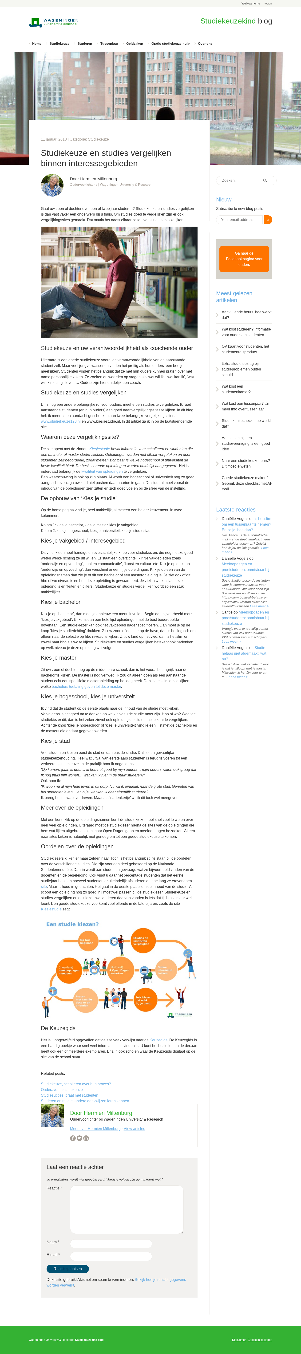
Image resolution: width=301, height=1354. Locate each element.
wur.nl (268, 3)
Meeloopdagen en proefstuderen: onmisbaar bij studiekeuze (245, 569)
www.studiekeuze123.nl (61, 421)
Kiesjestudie (99, 449)
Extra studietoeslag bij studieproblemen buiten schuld (241, 369)
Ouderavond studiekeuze (62, 1090)
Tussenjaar (109, 43)
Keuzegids (158, 1040)
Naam (53, 1242)
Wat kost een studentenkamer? (236, 389)
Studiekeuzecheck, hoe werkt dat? (246, 423)
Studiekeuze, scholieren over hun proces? (76, 1084)
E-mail (53, 1255)
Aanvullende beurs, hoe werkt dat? (246, 315)
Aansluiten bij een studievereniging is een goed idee (246, 443)
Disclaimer (239, 1340)
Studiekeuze (59, 43)
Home (36, 43)
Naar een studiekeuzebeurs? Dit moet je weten (246, 463)
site (44, 887)
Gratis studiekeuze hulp (170, 43)
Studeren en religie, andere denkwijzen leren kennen (85, 1101)
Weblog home (251, 3)
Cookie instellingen (260, 1340)
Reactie (54, 1188)
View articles (134, 1129)
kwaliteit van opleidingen (102, 471)
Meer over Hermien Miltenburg (95, 1129)
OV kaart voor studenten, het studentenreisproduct (245, 349)
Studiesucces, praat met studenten (69, 1095)
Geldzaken (134, 43)
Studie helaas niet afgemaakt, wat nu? (244, 653)
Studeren (85, 43)
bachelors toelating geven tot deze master (86, 687)
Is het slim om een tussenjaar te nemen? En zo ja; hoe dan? (246, 524)
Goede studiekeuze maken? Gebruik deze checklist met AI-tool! (247, 483)
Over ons (205, 43)
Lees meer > (259, 606)
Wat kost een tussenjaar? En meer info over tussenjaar (245, 406)
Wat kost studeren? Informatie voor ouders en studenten (246, 332)
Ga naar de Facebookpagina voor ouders (244, 259)
